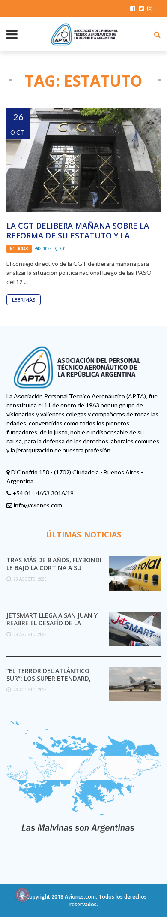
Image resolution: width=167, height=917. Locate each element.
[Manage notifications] (22, 895)
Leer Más (23, 299)
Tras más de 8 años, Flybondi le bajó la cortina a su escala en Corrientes (53, 567)
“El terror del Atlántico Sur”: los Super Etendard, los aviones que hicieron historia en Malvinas (48, 682)
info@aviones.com (38, 505)
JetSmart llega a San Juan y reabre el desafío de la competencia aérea (52, 623)
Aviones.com (80, 896)
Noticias (19, 249)
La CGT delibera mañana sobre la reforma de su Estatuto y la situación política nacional (77, 235)
